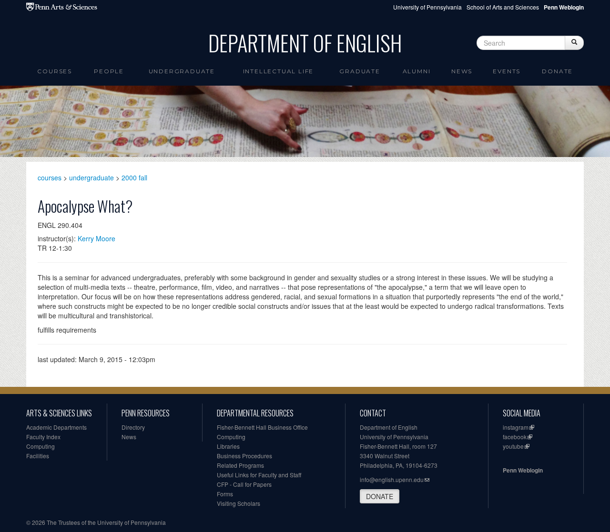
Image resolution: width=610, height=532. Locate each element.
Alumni (417, 71)
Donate (557, 71)
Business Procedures (244, 456)
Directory (133, 427)
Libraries (228, 446)
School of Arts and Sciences (503, 7)
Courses (54, 71)
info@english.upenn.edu (392, 479)
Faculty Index (43, 437)
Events (506, 71)
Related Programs (240, 465)
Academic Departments (56, 427)
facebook (515, 437)
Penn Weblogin (523, 470)
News (461, 71)
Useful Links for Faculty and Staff (259, 475)
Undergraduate (182, 71)
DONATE (379, 496)
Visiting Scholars (238, 503)
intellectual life (278, 71)
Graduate (359, 71)
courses (49, 177)
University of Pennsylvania (427, 7)
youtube (513, 446)
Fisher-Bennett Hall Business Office (262, 427)
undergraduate (91, 177)
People (109, 71)
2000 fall (134, 177)
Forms (225, 494)
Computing (40, 446)
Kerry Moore (96, 238)
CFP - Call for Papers (244, 484)
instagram (516, 427)
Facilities (37, 456)
